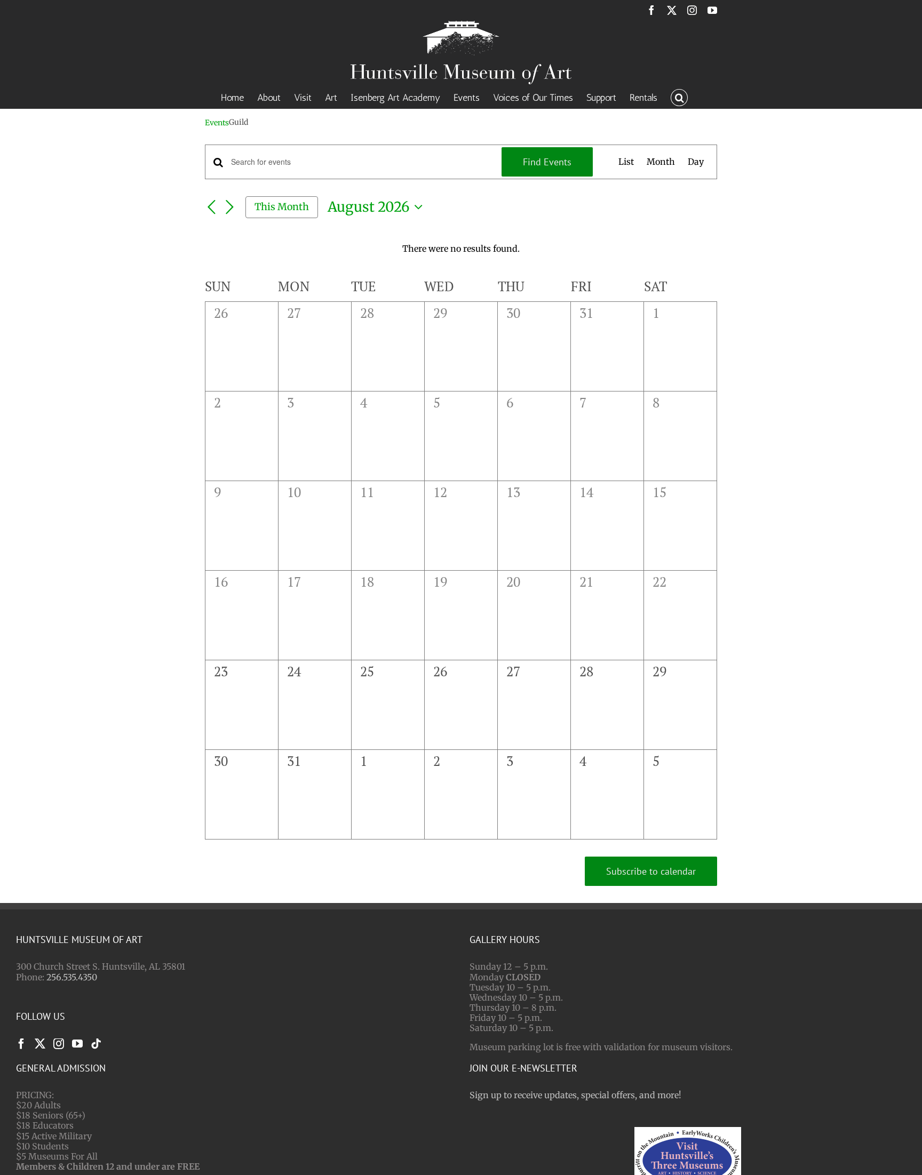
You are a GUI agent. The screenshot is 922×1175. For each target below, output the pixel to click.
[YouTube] (77, 1043)
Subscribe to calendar (651, 871)
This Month (282, 207)
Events (217, 122)
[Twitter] (40, 1043)
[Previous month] (211, 208)
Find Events (547, 162)
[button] (679, 96)
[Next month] (229, 208)
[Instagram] (58, 1043)
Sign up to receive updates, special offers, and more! (575, 1095)
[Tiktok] (96, 1043)
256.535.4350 (71, 977)
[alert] (461, 249)
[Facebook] (21, 1043)
